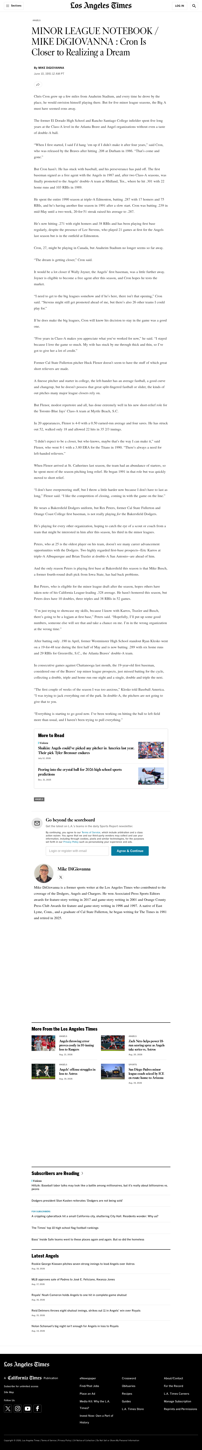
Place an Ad (87, 1393)
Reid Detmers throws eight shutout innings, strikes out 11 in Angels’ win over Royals (86, 1310)
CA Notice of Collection (84, 1441)
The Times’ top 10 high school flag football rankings (65, 1228)
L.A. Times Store (133, 1409)
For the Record (173, 1386)
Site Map (9, 1392)
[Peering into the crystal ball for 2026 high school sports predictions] (151, 776)
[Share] (38, 84)
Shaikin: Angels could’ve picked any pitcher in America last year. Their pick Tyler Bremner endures (86, 751)
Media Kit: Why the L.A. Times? (95, 1405)
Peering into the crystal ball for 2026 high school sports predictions (80, 772)
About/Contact (173, 1378)
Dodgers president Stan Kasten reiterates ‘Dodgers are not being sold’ (77, 1200)
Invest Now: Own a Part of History (96, 1419)
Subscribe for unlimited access (21, 1386)
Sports (133, 1065)
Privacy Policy (71, 842)
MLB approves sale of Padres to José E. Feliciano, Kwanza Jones (73, 1279)
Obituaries (128, 1386)
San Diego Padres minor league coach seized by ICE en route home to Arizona (146, 1073)
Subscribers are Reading (55, 1173)
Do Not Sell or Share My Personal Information (117, 1441)
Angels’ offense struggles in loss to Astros (77, 1071)
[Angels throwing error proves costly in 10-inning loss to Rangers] (43, 1043)
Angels (37, 20)
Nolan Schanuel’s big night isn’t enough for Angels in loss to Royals (75, 1326)
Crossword (129, 1378)
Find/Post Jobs (89, 1386)
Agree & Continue (130, 851)
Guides (126, 1401)
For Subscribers (41, 1212)
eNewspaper (88, 1378)
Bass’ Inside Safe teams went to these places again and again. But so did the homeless (88, 1239)
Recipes (127, 1393)
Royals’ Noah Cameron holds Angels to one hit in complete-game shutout (79, 1295)
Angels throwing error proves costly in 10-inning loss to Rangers (76, 1045)
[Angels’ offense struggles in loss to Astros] (43, 1071)
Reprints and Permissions (180, 1409)
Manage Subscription (177, 1401)
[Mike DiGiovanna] (44, 873)
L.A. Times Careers (176, 1393)
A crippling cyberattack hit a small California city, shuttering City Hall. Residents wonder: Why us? (95, 1216)
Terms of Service (91, 832)
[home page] (101, 5)
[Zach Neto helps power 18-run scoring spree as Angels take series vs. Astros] (113, 1043)
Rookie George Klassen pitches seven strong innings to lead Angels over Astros (83, 1264)
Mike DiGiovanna (74, 869)
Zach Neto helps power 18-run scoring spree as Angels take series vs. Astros (147, 1045)
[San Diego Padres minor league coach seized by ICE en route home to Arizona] (113, 1071)
